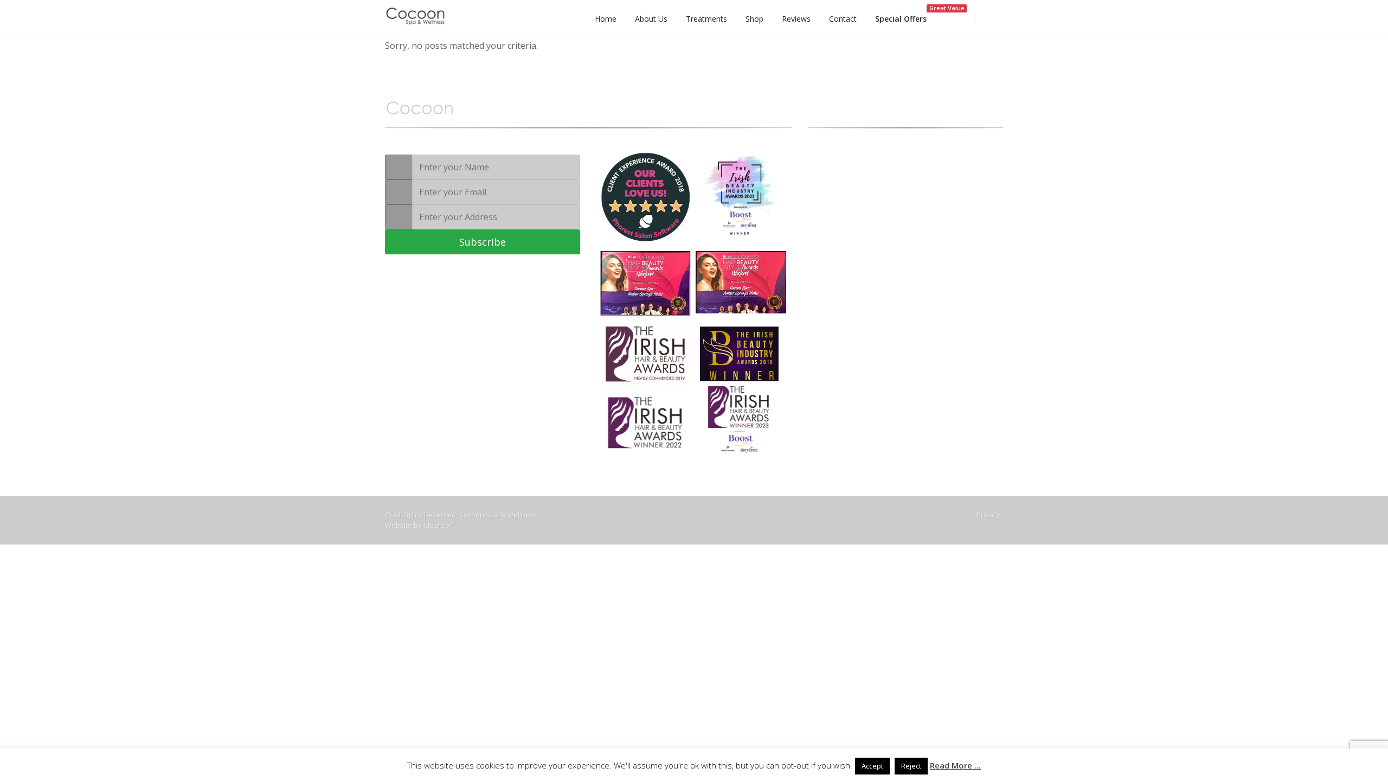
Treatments (706, 19)
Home (605, 19)
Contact (843, 19)
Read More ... (955, 765)
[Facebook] (843, 243)
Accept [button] (872, 766)
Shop (754, 19)
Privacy (988, 515)
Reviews (796, 19)
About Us (651, 19)
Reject (911, 766)
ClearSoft (438, 525)
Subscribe (482, 241)
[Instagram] (862, 243)
